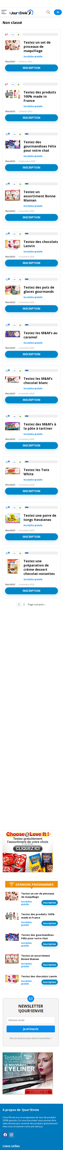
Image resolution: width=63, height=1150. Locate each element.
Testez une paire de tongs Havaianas (40, 517)
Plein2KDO (10, 61)
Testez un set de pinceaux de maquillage (37, 46)
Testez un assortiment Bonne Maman (40, 196)
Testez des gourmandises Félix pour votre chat (40, 146)
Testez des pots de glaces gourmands (39, 289)
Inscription (31, 68)
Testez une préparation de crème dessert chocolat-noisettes (39, 567)
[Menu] (4, 12)
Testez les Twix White (36, 472)
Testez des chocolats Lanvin (41, 243)
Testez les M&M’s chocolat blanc (38, 380)
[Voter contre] (12, 34)
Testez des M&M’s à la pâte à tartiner (40, 426)
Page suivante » (36, 604)
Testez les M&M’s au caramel (40, 335)
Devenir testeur (58, 12)
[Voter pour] (18, 34)
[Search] (48, 12)
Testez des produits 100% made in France (40, 96)
